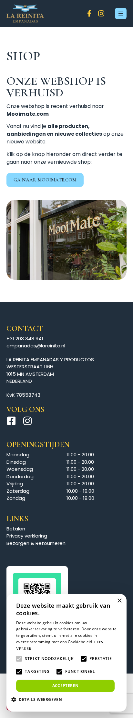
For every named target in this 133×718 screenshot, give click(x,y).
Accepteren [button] (65, 685)
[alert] (66, 653)
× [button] (119, 600)
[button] (39, 699)
